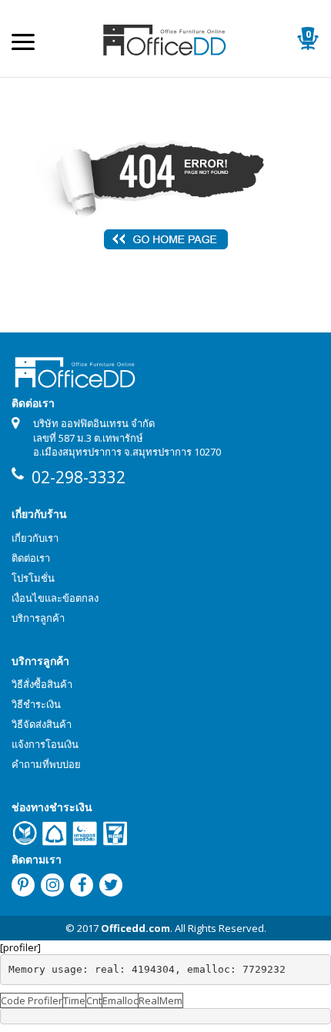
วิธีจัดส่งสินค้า (42, 724)
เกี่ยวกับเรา (35, 538)
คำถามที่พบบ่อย (46, 764)
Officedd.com (135, 928)
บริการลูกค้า (38, 618)
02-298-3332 (78, 477)
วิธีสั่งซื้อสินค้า (42, 684)
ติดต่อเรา (31, 558)
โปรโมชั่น (33, 578)
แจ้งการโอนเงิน (45, 744)
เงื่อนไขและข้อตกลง (55, 598)
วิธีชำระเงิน (36, 704)
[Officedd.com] (166, 38)
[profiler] (20, 947)
